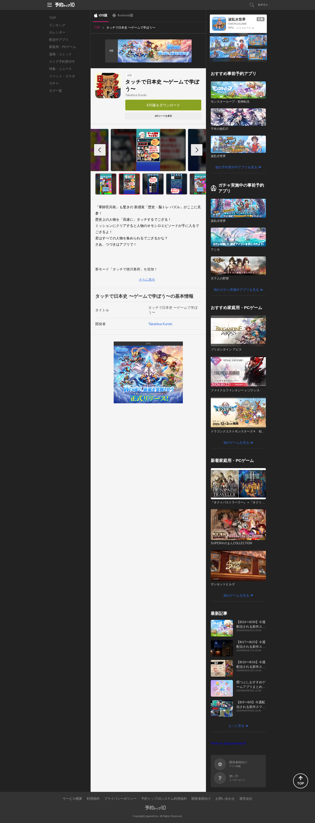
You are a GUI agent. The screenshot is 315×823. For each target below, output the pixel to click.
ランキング (57, 25)
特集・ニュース (60, 69)
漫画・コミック (60, 54)
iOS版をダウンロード (163, 105)
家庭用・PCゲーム (62, 47)
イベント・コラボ (62, 76)
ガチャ (54, 83)
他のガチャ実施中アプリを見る (236, 289)
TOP (52, 18)
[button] (196, 150)
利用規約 (93, 798)
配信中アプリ (58, 40)
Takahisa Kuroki (136, 95)
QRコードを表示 (163, 116)
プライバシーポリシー (120, 798)
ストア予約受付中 (62, 61)
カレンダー (57, 32)
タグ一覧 (55, 90)
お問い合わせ (225, 798)
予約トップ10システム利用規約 (164, 798)
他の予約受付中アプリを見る (236, 167)
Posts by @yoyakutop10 (228, 743)
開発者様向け (201, 798)
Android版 (125, 15)
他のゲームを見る (236, 442)
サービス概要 (72, 798)
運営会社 (245, 798)
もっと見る (236, 726)
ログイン (263, 4)
